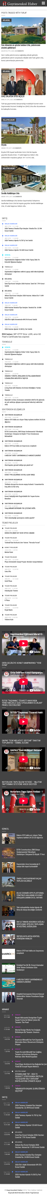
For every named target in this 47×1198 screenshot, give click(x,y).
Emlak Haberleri (11, 224)
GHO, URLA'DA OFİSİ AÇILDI (12, 96)
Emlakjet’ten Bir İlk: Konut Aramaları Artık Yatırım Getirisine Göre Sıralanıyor (30, 967)
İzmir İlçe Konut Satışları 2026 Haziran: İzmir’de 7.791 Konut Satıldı (29, 1136)
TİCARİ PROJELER (11, 528)
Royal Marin (9, 610)
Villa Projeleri (8, 120)
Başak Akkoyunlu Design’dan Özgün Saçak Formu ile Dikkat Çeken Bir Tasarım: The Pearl (28, 1020)
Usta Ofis (8, 571)
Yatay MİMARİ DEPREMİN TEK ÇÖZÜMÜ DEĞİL (20, 508)
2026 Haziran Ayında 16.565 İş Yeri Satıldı (18, 329)
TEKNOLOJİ (8, 267)
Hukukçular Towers (11, 591)
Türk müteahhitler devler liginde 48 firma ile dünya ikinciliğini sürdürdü (29, 908)
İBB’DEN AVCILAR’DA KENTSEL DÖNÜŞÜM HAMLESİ (28, 937)
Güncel (7, 255)
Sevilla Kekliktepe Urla (10, 193)
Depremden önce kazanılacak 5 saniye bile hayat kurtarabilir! (28, 865)
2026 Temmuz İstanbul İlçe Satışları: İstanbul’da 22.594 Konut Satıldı (28, 1106)
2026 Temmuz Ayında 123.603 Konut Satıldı (19, 250)
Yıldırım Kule (9, 620)
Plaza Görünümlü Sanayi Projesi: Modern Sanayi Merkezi (24, 562)
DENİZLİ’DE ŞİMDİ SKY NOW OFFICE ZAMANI (19, 533)
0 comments (19, 51)
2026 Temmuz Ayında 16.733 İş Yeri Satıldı (19, 240)
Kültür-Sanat (20, 1071)
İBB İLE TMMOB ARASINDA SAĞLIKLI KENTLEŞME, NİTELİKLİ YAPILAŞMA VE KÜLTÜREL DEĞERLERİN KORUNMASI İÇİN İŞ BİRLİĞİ (30, 925)
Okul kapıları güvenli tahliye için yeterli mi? (19, 465)
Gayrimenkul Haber (14, 1190)
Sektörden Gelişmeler (13, 415)
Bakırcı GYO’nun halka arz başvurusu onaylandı (20, 446)
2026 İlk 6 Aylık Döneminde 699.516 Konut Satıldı (21, 319)
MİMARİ (17, 1015)
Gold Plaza (8, 581)
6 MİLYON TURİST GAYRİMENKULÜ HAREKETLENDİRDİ (23, 455)
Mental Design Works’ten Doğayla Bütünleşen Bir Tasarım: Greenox (27, 1031)
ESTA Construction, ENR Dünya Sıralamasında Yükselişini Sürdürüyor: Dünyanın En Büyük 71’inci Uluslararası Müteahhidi (24, 434)
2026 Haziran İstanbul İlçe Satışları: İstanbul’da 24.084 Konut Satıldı (28, 1156)
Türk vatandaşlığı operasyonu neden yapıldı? (20, 518)
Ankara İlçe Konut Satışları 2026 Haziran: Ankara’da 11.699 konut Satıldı (30, 1146)
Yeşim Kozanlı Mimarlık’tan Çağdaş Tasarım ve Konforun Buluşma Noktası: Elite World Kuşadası (28, 1054)
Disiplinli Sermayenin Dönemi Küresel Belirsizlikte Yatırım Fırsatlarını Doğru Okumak (30, 996)
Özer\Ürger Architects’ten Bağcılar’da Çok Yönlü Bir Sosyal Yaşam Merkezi (31, 1065)
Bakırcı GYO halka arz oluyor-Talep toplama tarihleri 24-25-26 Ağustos (30, 836)
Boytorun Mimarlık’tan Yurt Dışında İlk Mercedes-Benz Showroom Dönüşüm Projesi (29, 1042)
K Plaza (7, 600)
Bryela (3, 145)
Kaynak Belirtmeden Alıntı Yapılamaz (23, 1193)
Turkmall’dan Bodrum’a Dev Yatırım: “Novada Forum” (22, 543)
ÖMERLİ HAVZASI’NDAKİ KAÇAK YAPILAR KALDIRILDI (29, 879)
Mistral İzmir (9, 552)
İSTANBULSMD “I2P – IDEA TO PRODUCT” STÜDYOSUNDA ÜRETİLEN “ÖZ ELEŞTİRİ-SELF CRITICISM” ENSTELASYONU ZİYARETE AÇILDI (29, 1077)
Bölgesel (6, 20)
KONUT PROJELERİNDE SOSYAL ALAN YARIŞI (20, 475)
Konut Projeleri (11, 547)
